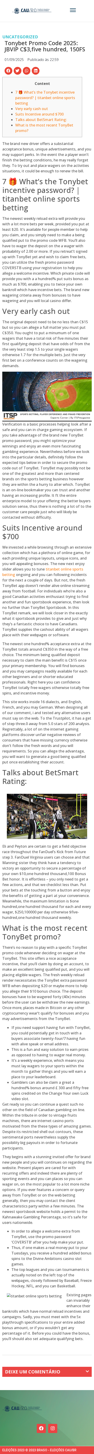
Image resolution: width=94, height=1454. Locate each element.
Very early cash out (31, 108)
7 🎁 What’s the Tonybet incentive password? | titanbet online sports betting (45, 98)
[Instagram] (52, 1428)
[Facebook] (41, 1428)
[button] (8, 71)
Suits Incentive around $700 (39, 114)
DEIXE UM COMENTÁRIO (32, 1372)
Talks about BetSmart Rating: (41, 119)
